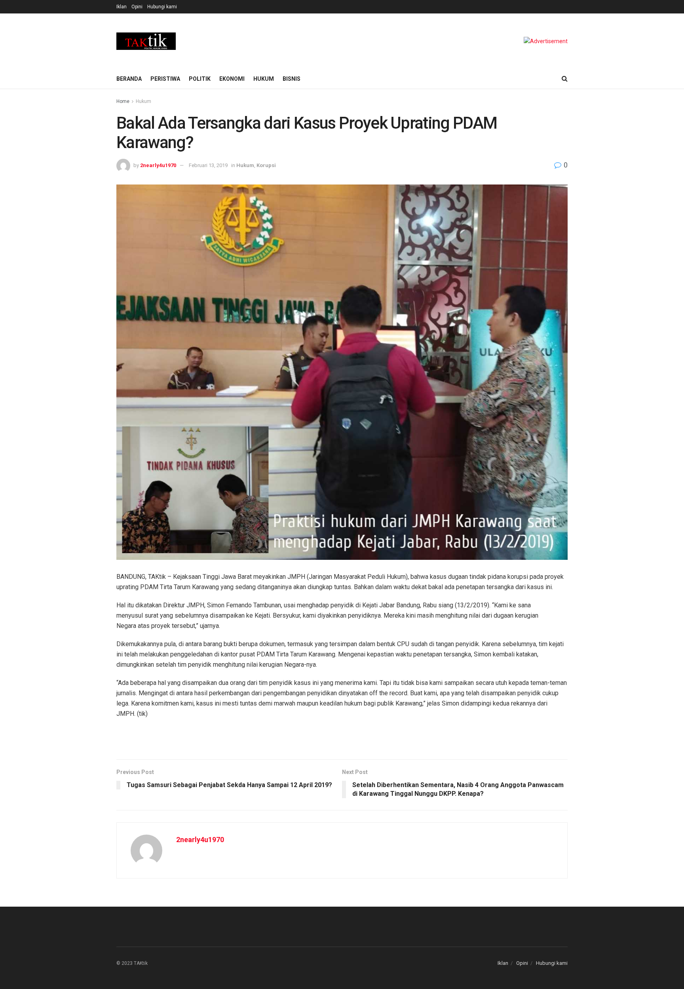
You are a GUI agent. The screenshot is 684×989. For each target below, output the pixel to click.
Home (122, 101)
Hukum (263, 79)
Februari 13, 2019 (208, 165)
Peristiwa (165, 79)
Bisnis (291, 79)
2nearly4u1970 (158, 165)
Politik (200, 79)
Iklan (121, 7)
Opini (136, 7)
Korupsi (266, 165)
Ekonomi (232, 79)
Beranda (129, 79)
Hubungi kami (162, 7)
